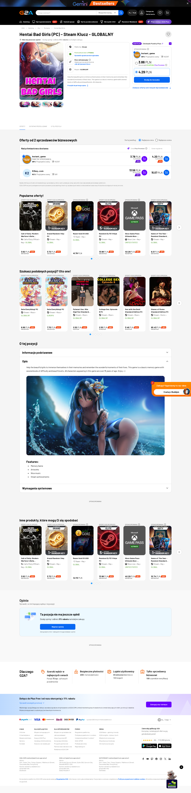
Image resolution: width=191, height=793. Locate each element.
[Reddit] (156, 759)
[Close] (187, 3)
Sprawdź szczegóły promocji (30, 703)
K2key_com (37, 171)
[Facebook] (143, 759)
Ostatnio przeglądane (38, 126)
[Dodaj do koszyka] (166, 159)
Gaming (31, 28)
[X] (165, 759)
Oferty (22, 126)
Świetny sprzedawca (41, 159)
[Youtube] (147, 759)
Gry (39, 28)
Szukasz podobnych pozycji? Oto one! (45, 271)
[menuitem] (24, 22)
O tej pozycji (56, 126)
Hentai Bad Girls (59, 28)
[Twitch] (152, 759)
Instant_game (148, 53)
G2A (23, 28)
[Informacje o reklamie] (148, 49)
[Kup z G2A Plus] (144, 159)
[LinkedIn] (170, 759)
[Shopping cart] (167, 13)
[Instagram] (161, 759)
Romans (47, 28)
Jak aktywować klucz (82, 64)
